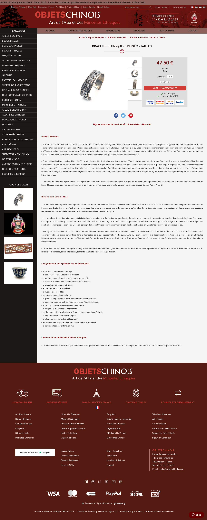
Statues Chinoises (12, 46)
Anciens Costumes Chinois (17, 164)
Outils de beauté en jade (16, 61)
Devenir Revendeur (70, 456)
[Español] (200, 7)
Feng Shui (7, 125)
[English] (196, 7)
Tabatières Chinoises (13, 115)
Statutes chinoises (23, 424)
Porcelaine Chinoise (116, 424)
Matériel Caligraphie (70, 419)
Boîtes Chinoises (69, 433)
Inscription (179, 7)
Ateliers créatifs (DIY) (14, 110)
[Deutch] (203, 7)
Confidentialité (124, 512)
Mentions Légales (106, 512)
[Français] (192, 7)
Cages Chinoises (11, 130)
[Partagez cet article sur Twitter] (123, 116)
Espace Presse (67, 451)
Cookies (138, 512)
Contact (193, 31)
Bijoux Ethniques (103, 7)
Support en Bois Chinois (163, 433)
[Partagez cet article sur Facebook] (116, 116)
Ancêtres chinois (12, 36)
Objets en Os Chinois (13, 169)
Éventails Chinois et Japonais (13, 73)
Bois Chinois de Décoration (17, 139)
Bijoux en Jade (10, 41)
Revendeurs (113, 31)
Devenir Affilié (67, 465)
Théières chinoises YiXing (16, 85)
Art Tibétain (9, 144)
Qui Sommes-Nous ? (80, 31)
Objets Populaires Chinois (17, 95)
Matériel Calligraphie (14, 80)
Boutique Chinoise (18, 7)
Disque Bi (19, 428)
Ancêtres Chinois (23, 414)
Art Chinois (60, 7)
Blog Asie (139, 31)
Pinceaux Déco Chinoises (72, 424)
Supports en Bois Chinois (16, 154)
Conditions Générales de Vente (159, 512)
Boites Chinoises (11, 100)
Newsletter (112, 456)
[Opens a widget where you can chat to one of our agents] (196, 515)
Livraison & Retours (116, 460)
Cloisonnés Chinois (13, 135)
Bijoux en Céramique (161, 438)
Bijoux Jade (32, 7)
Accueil (50, 31)
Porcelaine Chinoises (14, 120)
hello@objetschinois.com (171, 469)
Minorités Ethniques (14, 105)
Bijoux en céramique (14, 174)
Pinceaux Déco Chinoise (15, 90)
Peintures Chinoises (13, 66)
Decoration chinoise (46, 7)
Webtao (91, 512)
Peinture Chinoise (74, 7)
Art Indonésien (10, 149)
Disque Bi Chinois (11, 56)
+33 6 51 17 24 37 (166, 465)
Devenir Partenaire (69, 460)
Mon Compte (162, 7)
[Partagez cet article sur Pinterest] (130, 116)
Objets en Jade (10, 159)
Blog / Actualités (114, 451)
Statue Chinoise (89, 7)
